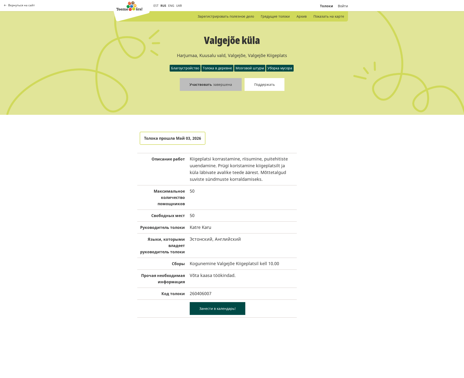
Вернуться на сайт (21, 5)
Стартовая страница (129, 6)
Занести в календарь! (217, 308)
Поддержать (264, 84)
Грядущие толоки (275, 16)
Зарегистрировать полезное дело (226, 16)
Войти (343, 6)
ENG (171, 6)
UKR (179, 6)
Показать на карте (328, 16)
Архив (302, 16)
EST (156, 6)
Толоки (326, 6)
